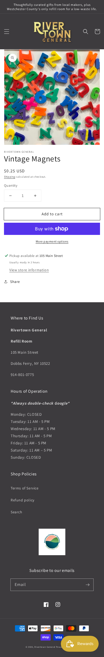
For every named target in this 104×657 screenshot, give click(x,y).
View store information (29, 270)
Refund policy (22, 500)
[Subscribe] (87, 584)
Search (16, 512)
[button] (7, 31)
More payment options (52, 241)
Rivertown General (44, 646)
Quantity (10, 185)
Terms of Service (25, 488)
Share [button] (15, 281)
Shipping (9, 176)
